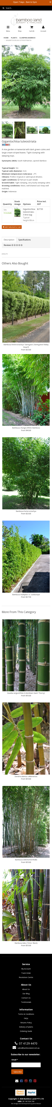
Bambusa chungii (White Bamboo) (26, 427)
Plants (14, 38)
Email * (15, 1059)
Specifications (24, 239)
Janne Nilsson (36, 1103)
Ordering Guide (26, 1031)
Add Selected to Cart (12, 227)
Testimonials (26, 1002)
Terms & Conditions (26, 1014)
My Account (26, 969)
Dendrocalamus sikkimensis (26, 776)
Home (6, 38)
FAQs (26, 1018)
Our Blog (26, 993)
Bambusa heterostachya (26, 511)
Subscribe (18, 1072)
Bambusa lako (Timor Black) (26, 943)
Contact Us (26, 998)
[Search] (3, 8)
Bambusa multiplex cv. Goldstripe (26, 594)
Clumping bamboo (27, 38)
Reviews (7, 245)
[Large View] (7, 130)
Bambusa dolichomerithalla (26, 859)
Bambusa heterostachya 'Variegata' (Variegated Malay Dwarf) (26, 345)
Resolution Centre (26, 977)
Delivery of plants (26, 1027)
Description (9, 239)
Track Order (26, 973)
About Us (26, 989)
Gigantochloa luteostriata (18, 40)
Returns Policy (26, 1022)
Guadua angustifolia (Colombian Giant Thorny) (26, 693)
